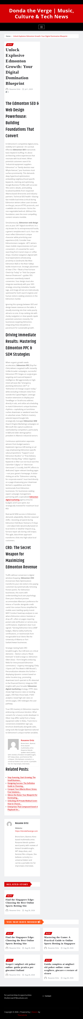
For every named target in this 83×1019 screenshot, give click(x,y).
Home (8, 36)
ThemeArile (22, 1015)
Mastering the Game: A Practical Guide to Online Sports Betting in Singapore (59, 940)
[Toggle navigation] (42, 27)
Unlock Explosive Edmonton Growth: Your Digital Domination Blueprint (40, 36)
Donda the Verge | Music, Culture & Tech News (41, 13)
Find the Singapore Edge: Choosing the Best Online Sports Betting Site (20, 902)
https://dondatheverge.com (26, 831)
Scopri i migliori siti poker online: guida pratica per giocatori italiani (20, 967)
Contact (48, 996)
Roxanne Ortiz (14, 89)
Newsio (35, 1012)
